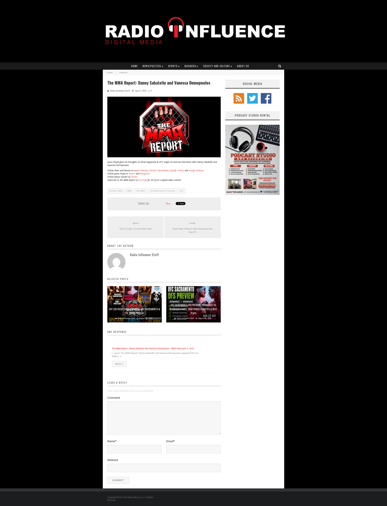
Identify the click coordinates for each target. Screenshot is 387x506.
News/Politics (152, 66)
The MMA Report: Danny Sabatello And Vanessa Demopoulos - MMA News (146, 348)
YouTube (143, 180)
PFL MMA (141, 191)
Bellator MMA (116, 191)
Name (112, 441)
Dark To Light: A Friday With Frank (135, 228)
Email (170, 441)
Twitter (131, 173)
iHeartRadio (163, 170)
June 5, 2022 (188, 348)
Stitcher (153, 170)
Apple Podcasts (140, 170)
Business (190, 66)
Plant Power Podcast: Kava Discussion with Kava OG (192, 230)
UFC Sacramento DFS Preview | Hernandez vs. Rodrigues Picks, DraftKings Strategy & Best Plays (193, 309)
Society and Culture (216, 66)
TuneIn (180, 170)
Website (112, 460)
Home (134, 66)
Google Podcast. (196, 170)
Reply (119, 363)
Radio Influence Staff (120, 90)
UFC (182, 191)
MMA (129, 191)
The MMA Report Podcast (162, 191)
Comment (113, 397)
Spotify (173, 170)
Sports (172, 66)
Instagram (145, 173)
